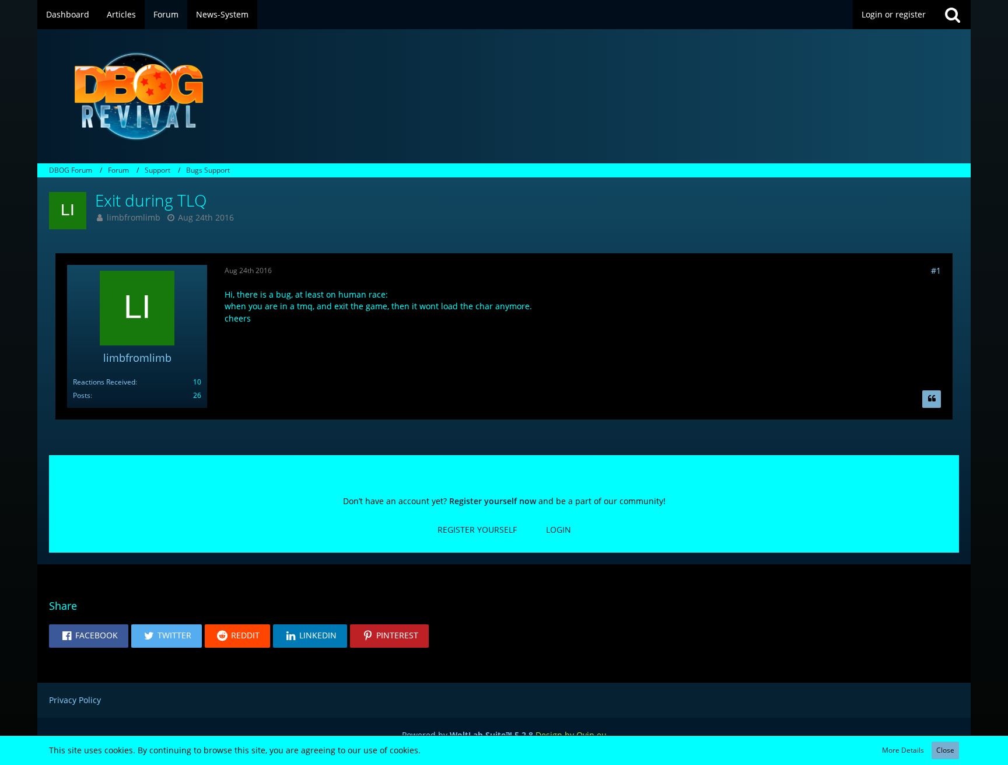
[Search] (953, 14)
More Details (903, 750)
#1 (936, 270)
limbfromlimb (133, 217)
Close (945, 750)
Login (558, 529)
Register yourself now (492, 500)
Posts (81, 395)
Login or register (894, 14)
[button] (88, 636)
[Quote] (931, 399)
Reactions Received (104, 382)
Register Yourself (477, 529)
